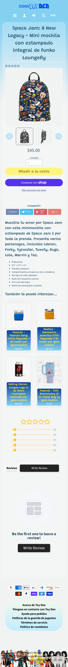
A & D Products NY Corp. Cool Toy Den (37, 652)
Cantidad (34, 157)
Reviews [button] (11, 468)
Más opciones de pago (34, 190)
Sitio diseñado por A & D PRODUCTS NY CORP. (34, 660)
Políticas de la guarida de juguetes (34, 618)
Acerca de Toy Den (34, 605)
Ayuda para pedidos (34, 614)
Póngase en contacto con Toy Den (34, 609)
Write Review (39, 468)
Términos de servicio (34, 623)
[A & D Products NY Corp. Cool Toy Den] (34, 6)
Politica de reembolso (34, 627)
